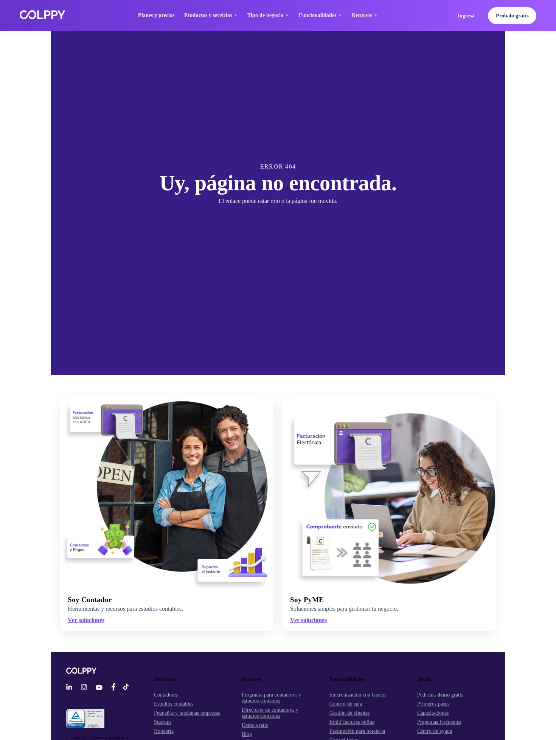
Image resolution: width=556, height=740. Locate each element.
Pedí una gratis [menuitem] (440, 695)
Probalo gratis (512, 16)
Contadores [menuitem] (166, 695)
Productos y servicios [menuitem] (208, 15)
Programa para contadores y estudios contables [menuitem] (271, 698)
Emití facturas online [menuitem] (351, 722)
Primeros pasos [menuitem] (433, 704)
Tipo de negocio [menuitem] (265, 15)
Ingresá (466, 16)
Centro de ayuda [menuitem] (434, 731)
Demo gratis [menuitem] (255, 725)
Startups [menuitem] (162, 722)
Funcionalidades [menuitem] (317, 15)
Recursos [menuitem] (362, 15)
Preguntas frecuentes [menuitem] (439, 722)
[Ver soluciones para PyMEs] (389, 492)
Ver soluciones (308, 620)
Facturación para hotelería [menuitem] (357, 731)
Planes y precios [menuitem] (156, 15)
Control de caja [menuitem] (345, 704)
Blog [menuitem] (247, 734)
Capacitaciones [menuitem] (433, 713)
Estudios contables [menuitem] (173, 704)
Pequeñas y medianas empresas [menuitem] (187, 713)
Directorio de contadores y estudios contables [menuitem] (270, 713)
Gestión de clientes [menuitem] (349, 713)
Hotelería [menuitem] (164, 731)
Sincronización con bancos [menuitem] (357, 695)
